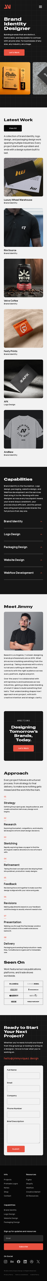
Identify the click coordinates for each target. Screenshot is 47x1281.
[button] (40, 6)
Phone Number (14, 1108)
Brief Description (15, 1121)
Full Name (12, 1070)
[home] (7, 6)
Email (9, 1082)
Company (12, 1095)
